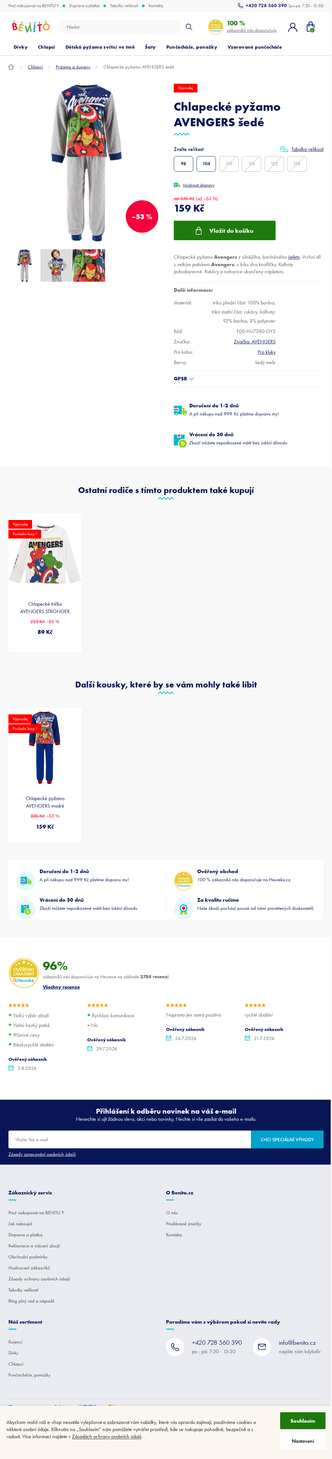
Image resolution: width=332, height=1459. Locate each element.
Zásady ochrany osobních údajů (39, 1279)
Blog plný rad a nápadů (31, 1301)
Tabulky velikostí (124, 5)
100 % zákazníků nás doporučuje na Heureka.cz (243, 875)
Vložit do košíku (231, 230)
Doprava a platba (84, 5)
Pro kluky (267, 352)
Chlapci (15, 1364)
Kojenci (15, 1342)
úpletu (294, 257)
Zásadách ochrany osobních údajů (106, 1436)
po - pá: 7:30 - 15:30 (217, 1346)
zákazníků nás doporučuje (252, 26)
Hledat (189, 27)
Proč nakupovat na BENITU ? (33, 5)
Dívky (13, 1353)
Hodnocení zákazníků (29, 1268)
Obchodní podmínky (28, 1257)
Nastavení (303, 1441)
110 (229, 164)
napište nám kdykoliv (300, 1346)
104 (206, 164)
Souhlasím (302, 1420)
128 (297, 164)
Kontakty (155, 5)
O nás (172, 1213)
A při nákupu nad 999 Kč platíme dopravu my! (234, 409)
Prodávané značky (183, 1224)
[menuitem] (20, 47)
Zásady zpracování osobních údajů (42, 1154)
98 (183, 164)
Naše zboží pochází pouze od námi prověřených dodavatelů (255, 903)
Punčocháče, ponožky (29, 1375)
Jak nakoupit (20, 1224)
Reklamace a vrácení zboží (34, 1246)
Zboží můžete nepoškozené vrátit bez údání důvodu (238, 438)
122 (274, 164)
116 (251, 164)
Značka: (255, 342)
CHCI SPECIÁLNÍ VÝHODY (287, 1139)
